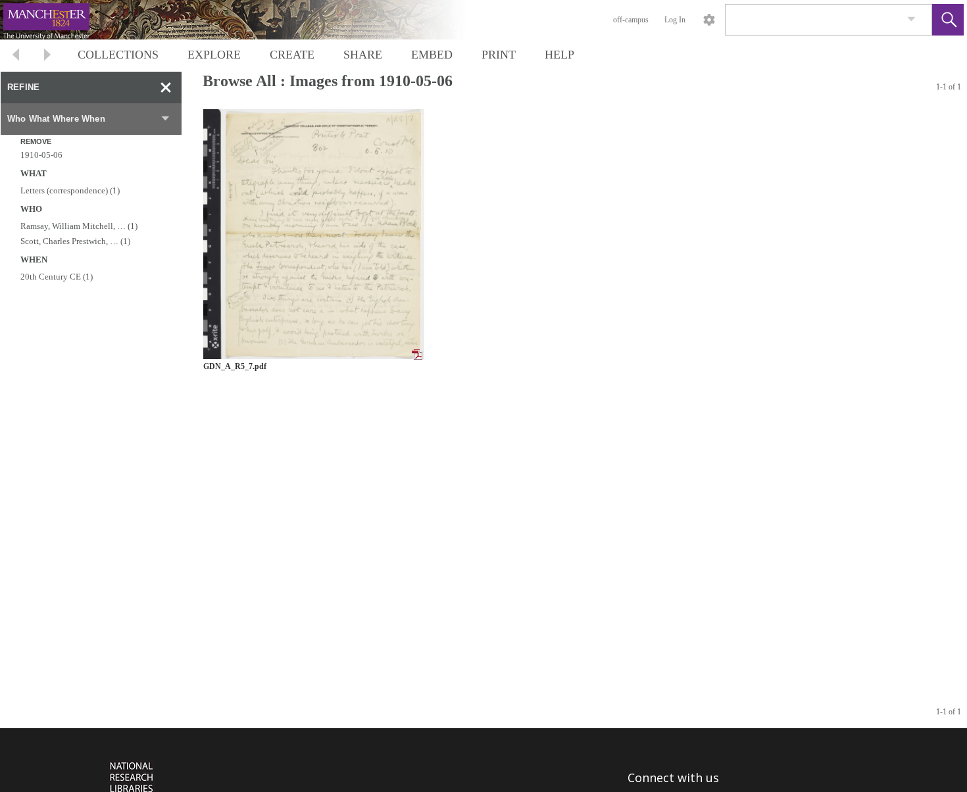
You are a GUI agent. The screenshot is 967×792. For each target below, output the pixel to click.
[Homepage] (248, 19)
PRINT (499, 54)
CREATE (292, 54)
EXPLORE (214, 54)
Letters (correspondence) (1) (70, 190)
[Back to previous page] (16, 56)
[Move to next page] (47, 56)
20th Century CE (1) (56, 277)
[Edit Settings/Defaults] (709, 20)
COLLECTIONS (118, 54)
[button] (948, 20)
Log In (674, 19)
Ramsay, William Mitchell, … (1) (78, 226)
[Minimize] (166, 87)
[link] (911, 19)
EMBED (432, 54)
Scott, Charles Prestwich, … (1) (75, 241)
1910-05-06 (41, 155)
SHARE (362, 54)
